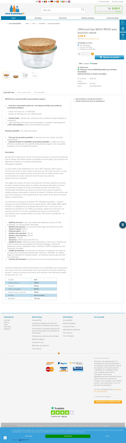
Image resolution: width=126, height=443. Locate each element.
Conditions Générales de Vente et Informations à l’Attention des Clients (45, 324)
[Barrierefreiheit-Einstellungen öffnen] (123, 225)
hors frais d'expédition (59, 426)
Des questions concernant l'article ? (89, 99)
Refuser (28, 436)
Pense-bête (104, 2)
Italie (5, 324)
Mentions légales (38, 339)
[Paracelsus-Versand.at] (39, 1)
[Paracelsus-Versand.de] (51, 1)
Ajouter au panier (111, 57)
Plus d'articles (24, 92)
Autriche (7, 320)
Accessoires (39, 92)
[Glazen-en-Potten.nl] (69, 1)
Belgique (7, 329)
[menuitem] (5, 1)
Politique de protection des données (45, 336)
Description (9, 92)
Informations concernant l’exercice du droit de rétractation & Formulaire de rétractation (46, 331)
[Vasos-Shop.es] (57, 1)
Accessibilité (36, 320)
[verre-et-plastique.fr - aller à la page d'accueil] (18, 10)
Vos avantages (68, 336)
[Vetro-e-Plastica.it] (63, 1)
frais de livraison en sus (91, 39)
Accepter (68, 436)
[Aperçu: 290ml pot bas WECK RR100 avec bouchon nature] (6, 75)
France (6, 322)
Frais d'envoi (36, 349)
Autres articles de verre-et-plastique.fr (90, 101)
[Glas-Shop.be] (45, 1)
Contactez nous (38, 342)
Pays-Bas (7, 327)
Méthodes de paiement (40, 345)
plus (107, 436)
